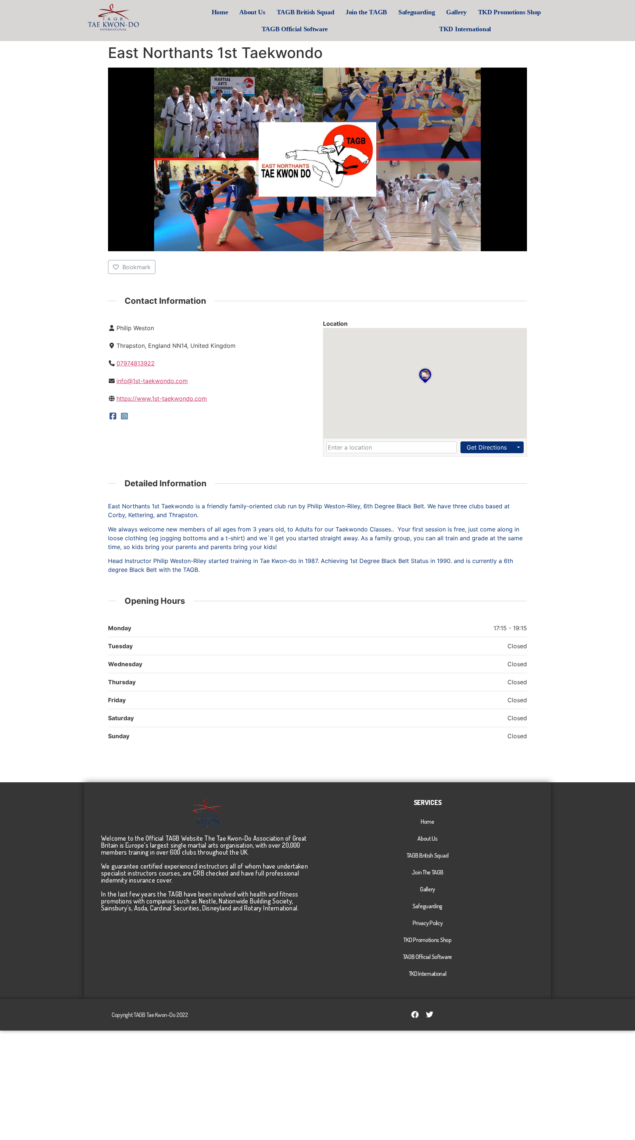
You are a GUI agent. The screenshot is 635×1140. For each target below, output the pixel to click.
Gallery (456, 12)
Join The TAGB (427, 872)
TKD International (465, 29)
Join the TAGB (366, 12)
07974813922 (135, 363)
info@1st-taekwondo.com (152, 381)
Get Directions (487, 447)
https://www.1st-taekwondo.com (161, 398)
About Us (252, 12)
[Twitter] (429, 1014)
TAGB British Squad (305, 12)
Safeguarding (416, 12)
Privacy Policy (428, 923)
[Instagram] (125, 416)
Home (220, 12)
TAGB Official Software (295, 29)
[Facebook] (113, 416)
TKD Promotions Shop (509, 12)
